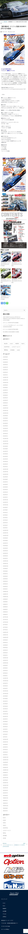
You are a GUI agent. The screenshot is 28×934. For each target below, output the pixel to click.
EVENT (11, 343)
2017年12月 (5, 617)
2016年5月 (5, 647)
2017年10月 (5, 622)
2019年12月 (5, 560)
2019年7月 (5, 573)
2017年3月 (5, 629)
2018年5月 (5, 609)
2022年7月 (5, 481)
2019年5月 (5, 578)
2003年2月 (5, 790)
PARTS (22, 343)
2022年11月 (5, 471)
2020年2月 (5, 555)
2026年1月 (5, 374)
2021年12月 (5, 499)
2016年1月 (5, 655)
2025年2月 (5, 402)
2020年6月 (5, 545)
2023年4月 (5, 459)
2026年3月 (5, 369)
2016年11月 (5, 634)
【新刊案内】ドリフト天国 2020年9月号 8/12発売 (17, 264)
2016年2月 (5, 652)
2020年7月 (5, 543)
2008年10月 (5, 770)
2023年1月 (5, 466)
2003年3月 (5, 787)
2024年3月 (5, 430)
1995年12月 (5, 798)
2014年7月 (5, 683)
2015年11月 (5, 660)
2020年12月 (5, 530)
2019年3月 (5, 583)
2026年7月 (5, 359)
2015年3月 (5, 670)
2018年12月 (5, 591)
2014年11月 (5, 678)
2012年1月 (5, 729)
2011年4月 (5, 734)
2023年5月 (5, 456)
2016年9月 (5, 640)
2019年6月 (5, 576)
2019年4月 (5, 581)
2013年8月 (5, 698)
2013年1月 (5, 711)
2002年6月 (5, 795)
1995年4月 (5, 803)
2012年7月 (5, 719)
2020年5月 (5, 548)
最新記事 (5, 21)
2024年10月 (5, 413)
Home (4, 903)
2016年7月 (5, 642)
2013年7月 (5, 701)
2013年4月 (5, 706)
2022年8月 (5, 479)
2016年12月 (5, 632)
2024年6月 (5, 423)
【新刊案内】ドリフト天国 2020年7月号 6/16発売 (17, 281)
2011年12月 (5, 731)
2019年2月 (5, 586)
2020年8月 (5, 540)
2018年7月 (5, 604)
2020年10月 (5, 535)
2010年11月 (5, 741)
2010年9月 (5, 744)
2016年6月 (5, 645)
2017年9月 (5, 624)
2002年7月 (5, 792)
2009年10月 (5, 759)
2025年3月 (5, 400)
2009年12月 (5, 757)
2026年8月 (5, 357)
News (4, 905)
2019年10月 (5, 566)
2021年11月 (5, 502)
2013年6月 (5, 703)
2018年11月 (5, 594)
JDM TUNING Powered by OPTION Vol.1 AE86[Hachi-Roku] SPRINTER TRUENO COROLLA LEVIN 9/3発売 (14, 319)
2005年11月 (5, 782)
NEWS (17, 343)
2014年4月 (5, 685)
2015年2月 (5, 673)
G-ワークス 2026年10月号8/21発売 (10, 329)
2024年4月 (5, 428)
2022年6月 (5, 484)
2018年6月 (5, 606)
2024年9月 (5, 415)
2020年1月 (5, 558)
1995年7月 (5, 800)
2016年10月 (5, 637)
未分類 (18, 350)
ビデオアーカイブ (16, 346)
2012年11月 (5, 716)
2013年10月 (5, 693)
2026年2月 (5, 372)
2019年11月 (5, 563)
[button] (26, 2)
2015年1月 (5, 675)
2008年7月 (5, 772)
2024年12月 (5, 408)
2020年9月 (5, 538)
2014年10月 (5, 680)
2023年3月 (5, 461)
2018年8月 (5, 601)
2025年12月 (5, 377)
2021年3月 (5, 522)
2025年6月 (5, 392)
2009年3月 (5, 767)
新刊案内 (12, 350)
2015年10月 (5, 662)
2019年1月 (5, 589)
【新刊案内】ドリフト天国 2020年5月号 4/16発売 (5, 298)
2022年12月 (5, 469)
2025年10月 (5, 382)
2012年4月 (5, 724)
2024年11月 (5, 410)
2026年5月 (5, 364)
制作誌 (6, 350)
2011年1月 (5, 736)
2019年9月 (5, 568)
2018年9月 (5, 599)
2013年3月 (5, 708)
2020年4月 (5, 550)
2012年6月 (5, 721)
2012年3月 (5, 726)
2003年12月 (5, 785)
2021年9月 (5, 507)
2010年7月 (5, 747)
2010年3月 (5, 752)
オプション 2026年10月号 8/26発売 (10, 322)
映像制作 (4, 908)
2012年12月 (5, 713)
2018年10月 (5, 596)
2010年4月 (5, 749)
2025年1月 (5, 405)
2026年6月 (5, 362)
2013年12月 (5, 690)
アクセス (4, 913)
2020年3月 (5, 553)
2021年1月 (5, 527)
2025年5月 (5, 395)
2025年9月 (5, 385)
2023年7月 (5, 451)
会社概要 (4, 911)
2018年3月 (5, 611)
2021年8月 (5, 509)
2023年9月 (5, 446)
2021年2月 (5, 525)
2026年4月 (5, 367)
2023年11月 (5, 441)
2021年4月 (5, 520)
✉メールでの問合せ (5, 929)
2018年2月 (5, 614)
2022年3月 (5, 492)
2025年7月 (5, 390)
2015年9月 (5, 665)
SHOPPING (6, 346)
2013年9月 (5, 696)
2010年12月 (5, 739)
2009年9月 (5, 762)
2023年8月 (5, 448)
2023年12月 (5, 438)
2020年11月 (5, 532)
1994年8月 (5, 808)
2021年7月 (5, 512)
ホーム (2, 21)
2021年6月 (5, 515)
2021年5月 (5, 517)
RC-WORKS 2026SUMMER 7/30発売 (11, 331)
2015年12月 (5, 657)
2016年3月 (5, 650)
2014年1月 (5, 688)
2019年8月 (5, 571)
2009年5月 (5, 764)
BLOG (5, 343)
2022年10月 (5, 474)
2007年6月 (5, 780)
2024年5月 (5, 425)
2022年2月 (5, 494)
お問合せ (4, 916)
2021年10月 (5, 504)
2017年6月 (5, 627)
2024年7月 (5, 420)
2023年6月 (5, 453)
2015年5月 (5, 668)
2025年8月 (5, 387)
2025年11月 (5, 380)
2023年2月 (5, 464)
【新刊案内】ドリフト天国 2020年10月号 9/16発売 (5, 264)
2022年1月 (5, 497)
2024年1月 (5, 436)
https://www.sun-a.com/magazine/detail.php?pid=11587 (13, 89)
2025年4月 (5, 397)
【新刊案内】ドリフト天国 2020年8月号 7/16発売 (6, 281)
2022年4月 (5, 489)
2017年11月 (5, 619)
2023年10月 (5, 443)
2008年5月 (5, 775)
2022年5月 (5, 487)
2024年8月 (5, 418)
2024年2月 (5, 433)
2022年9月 (5, 476)
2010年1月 (5, 754)
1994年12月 (5, 805)
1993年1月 (5, 810)
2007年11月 (5, 777)
